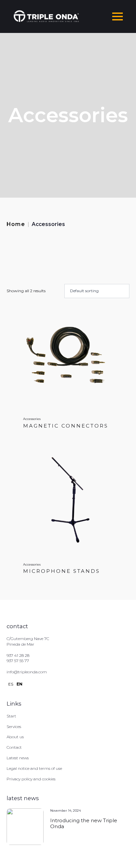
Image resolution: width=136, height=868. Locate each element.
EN (19, 684)
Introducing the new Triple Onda (83, 823)
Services (14, 726)
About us (15, 736)
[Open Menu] (117, 16)
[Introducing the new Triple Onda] (25, 826)
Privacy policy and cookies (31, 778)
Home (16, 224)
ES (10, 684)
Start (11, 716)
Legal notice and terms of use (34, 768)
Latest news (18, 757)
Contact (14, 747)
